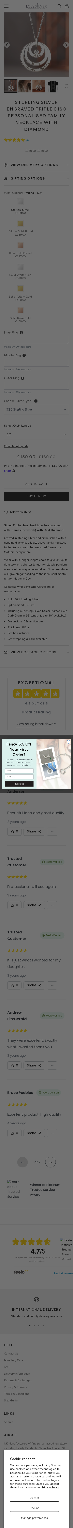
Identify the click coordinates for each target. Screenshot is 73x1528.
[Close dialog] (68, 741)
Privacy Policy (50, 1487)
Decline (34, 1508)
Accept (34, 1498)
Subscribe (19, 784)
